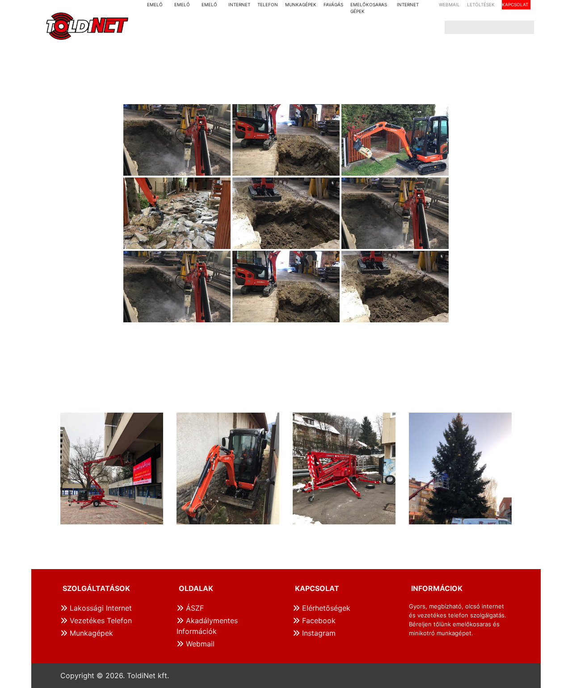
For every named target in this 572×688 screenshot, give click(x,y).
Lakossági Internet (99, 608)
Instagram (318, 633)
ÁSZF (194, 608)
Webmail (199, 643)
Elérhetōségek (325, 608)
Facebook (318, 620)
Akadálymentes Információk (207, 626)
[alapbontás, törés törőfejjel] (177, 140)
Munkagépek (90, 633)
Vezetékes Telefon (99, 620)
